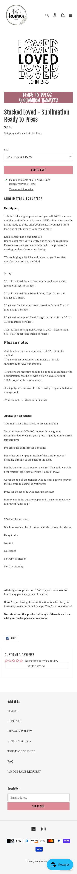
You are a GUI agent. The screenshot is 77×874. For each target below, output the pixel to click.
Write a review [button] (36, 666)
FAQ (10, 761)
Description (11, 208)
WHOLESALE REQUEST (24, 771)
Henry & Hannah (42, 861)
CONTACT (14, 721)
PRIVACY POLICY (19, 731)
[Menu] (71, 15)
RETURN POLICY (19, 741)
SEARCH (13, 710)
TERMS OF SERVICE (21, 751)
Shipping (9, 133)
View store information (21, 189)
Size (6, 150)
